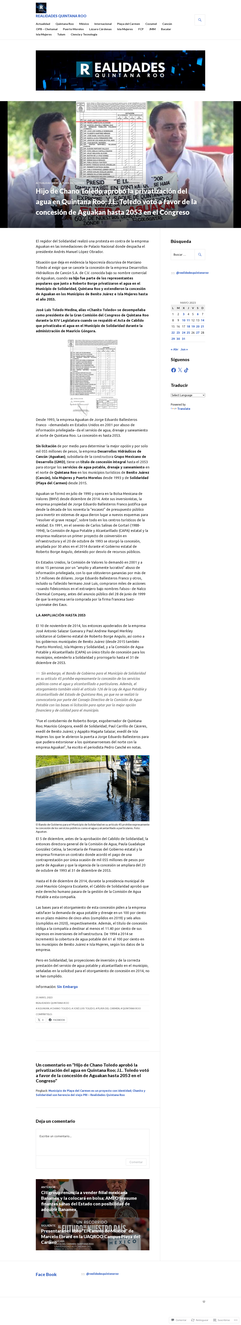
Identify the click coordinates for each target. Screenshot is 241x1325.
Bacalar (166, 29)
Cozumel (151, 23)
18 (188, 326)
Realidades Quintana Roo (61, 16)
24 (183, 332)
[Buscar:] (188, 254)
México (84, 23)
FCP (141, 29)
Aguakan (43, 1008)
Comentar (136, 1162)
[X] (180, 370)
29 (173, 338)
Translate (183, 408)
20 (197, 326)
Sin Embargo (67, 987)
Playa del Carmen (128, 23)
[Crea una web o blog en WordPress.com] (204, 1301)
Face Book (46, 1274)
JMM (152, 29)
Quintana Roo (65, 23)
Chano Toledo (61, 1008)
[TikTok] (186, 370)
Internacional (103, 23)
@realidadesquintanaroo (192, 272)
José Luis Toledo (84, 1008)
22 (173, 332)
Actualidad (43, 23)
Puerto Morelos (73, 29)
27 (197, 332)
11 (188, 320)
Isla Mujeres (125, 29)
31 (183, 338)
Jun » (184, 349)
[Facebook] (173, 370)
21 (202, 326)
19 (193, 326)
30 (178, 338)
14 (202, 320)
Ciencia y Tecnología (84, 34)
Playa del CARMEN (73, 183)
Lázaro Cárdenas (100, 29)
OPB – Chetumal (47, 29)
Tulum (61, 34)
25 (188, 332)
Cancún (167, 23)
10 (183, 320)
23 (178, 332)
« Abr (174, 349)
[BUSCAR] (200, 19)
